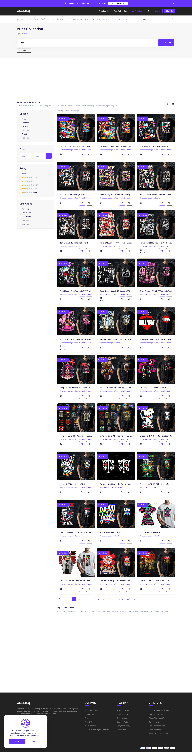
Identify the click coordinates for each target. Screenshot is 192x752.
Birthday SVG (61, 611)
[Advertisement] (96, 80)
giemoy (104, 487)
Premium (138, 11)
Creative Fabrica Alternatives (160, 710)
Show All (25, 173)
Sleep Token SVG (146, 611)
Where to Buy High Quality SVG (97, 730)
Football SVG (133, 611)
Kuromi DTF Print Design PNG (72, 484)
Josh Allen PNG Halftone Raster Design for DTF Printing (156, 194)
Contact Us (89, 714)
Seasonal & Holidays (117, 487)
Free (24, 119)
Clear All (25, 50)
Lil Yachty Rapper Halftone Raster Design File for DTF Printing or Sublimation (116, 146)
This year (25, 220)
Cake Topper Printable (157, 726)
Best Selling (27, 130)
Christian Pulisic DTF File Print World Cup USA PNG (76, 532)
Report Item (121, 730)
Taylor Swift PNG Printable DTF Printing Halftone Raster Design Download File (156, 243)
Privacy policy (122, 714)
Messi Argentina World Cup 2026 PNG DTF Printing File (116, 339)
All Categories (90, 726)
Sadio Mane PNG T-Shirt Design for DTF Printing (156, 484)
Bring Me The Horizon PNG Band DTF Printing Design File (76, 388)
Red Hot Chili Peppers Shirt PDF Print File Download (116, 581)
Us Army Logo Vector (160, 611)
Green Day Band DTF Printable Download (156, 339)
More (34, 741)
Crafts (117, 536)
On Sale (25, 126)
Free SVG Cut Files (156, 714)
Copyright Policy (123, 726)
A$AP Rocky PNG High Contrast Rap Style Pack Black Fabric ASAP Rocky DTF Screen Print (116, 194)
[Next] (134, 599)
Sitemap (88, 718)
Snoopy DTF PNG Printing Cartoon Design (156, 436)
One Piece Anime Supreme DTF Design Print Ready (76, 581)
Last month (26, 216)
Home (19, 34)
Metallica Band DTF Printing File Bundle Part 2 (76, 436)
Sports (157, 198)
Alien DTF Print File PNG (150, 532)
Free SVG (88, 722)
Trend (24, 134)
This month (26, 213)
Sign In (157, 11)
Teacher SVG (72, 611)
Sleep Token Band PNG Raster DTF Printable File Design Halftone (116, 291)
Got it (17, 741)
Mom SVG (106, 611)
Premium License (124, 710)
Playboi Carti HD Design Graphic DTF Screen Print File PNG (76, 194)
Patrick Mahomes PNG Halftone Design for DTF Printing (116, 243)
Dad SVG (115, 611)
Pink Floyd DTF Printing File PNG (153, 388)
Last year (25, 224)
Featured (25, 138)
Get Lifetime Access (118, 3)
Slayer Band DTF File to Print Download (156, 581)
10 (109, 599)
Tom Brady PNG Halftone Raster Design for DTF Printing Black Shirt (76, 243)
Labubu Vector (84, 611)
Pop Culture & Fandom (83, 150)
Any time (25, 209)
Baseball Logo (154, 722)
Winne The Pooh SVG (157, 718)
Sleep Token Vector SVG (158, 733)
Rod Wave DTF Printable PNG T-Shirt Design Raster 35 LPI (76, 339)
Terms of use (122, 718)
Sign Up (169, 11)
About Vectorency (92, 710)
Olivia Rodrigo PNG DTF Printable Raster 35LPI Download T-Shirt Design (156, 291)
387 (128, 599)
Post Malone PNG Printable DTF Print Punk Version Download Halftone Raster (76, 291)
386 (121, 599)
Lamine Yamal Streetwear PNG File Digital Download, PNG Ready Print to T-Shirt (76, 146)
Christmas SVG (96, 611)
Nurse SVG (123, 611)
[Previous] (59, 599)
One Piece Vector (155, 730)
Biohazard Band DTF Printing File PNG (116, 388)
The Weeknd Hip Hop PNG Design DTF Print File (156, 146)
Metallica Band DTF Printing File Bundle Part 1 (116, 436)
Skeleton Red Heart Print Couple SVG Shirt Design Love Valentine (116, 484)
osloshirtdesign (67, 150)
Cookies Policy (123, 722)
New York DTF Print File (110, 532)
